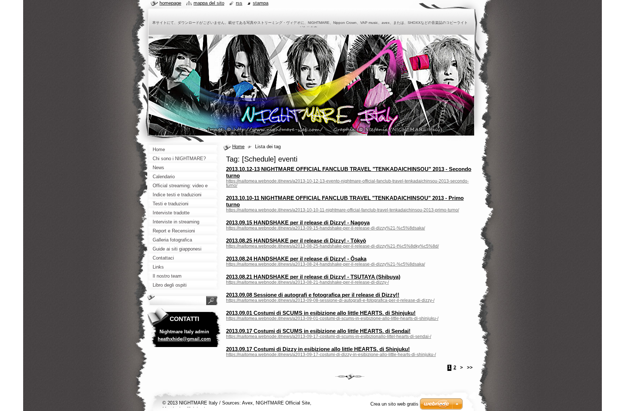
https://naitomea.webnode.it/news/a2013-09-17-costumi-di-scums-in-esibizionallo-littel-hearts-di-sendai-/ (328, 336)
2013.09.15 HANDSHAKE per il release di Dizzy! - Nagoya (298, 222)
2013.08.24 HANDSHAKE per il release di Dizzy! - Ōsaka (296, 259)
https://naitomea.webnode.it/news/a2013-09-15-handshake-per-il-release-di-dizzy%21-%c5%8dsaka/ (325, 228)
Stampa (260, 3)
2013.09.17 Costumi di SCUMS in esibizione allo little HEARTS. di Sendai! (318, 331)
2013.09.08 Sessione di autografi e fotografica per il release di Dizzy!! (312, 295)
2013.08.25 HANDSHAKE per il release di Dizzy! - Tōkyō (296, 240)
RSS (239, 3)
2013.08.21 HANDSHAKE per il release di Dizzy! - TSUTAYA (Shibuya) (313, 277)
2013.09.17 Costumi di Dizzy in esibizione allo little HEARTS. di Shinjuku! (318, 349)
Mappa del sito (209, 3)
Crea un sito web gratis (394, 404)
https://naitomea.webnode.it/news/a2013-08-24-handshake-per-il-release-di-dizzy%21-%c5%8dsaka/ (325, 264)
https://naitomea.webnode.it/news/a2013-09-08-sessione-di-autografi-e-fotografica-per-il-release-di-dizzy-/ (330, 300)
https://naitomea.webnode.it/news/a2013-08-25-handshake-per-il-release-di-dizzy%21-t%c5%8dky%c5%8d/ (332, 246)
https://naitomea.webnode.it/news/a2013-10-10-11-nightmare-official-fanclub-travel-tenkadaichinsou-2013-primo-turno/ (342, 210)
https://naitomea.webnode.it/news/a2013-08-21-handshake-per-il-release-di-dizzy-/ (307, 282)
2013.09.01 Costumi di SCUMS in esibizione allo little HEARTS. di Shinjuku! (321, 313)
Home (238, 146)
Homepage (170, 3)
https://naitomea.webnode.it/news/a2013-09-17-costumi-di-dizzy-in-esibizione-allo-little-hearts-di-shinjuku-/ (331, 354)
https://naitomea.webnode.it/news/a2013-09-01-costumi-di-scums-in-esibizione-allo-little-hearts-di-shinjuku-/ (332, 318)
